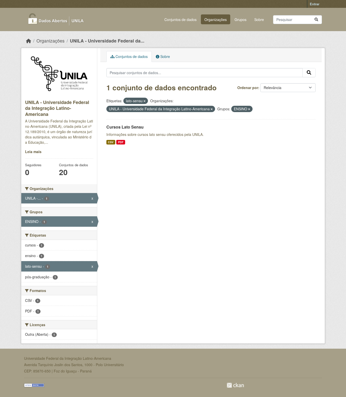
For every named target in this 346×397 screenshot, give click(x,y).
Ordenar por (247, 87)
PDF (120, 142)
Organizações (215, 19)
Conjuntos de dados (180, 19)
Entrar (314, 4)
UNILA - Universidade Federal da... (107, 40)
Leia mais (33, 151)
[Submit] (316, 19)
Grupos (240, 19)
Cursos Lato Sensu (125, 127)
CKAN (235, 385)
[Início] (28, 40)
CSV (110, 142)
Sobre (259, 19)
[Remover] (144, 101)
